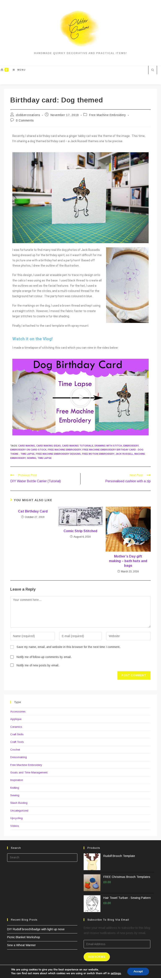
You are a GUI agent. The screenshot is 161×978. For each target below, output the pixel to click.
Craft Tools (17, 741)
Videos (14, 825)
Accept (138, 971)
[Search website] (153, 70)
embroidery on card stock (28, 449)
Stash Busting (18, 802)
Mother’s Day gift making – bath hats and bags (128, 561)
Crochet (15, 749)
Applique (15, 719)
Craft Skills (17, 734)
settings (116, 973)
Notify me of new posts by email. (38, 665)
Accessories (18, 711)
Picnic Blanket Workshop (23, 937)
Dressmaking (18, 757)
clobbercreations (28, 115)
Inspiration (16, 780)
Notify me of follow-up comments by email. (44, 657)
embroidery (131, 445)
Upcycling (16, 818)
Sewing (14, 795)
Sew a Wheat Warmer (21, 945)
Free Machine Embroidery (107, 115)
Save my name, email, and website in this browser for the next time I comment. (68, 647)
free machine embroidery (64, 449)
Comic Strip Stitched (80, 531)
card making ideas (48, 445)
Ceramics (16, 726)
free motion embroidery (98, 454)
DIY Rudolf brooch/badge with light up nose (36, 929)
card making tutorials (77, 445)
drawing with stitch (108, 445)
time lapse (45, 458)
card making (26, 445)
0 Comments (25, 120)
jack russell (124, 454)
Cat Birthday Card (33, 511)
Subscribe (96, 956)
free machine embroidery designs (58, 454)
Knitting (14, 787)
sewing (31, 458)
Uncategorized (19, 810)
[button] (80, 397)
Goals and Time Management (28, 772)
